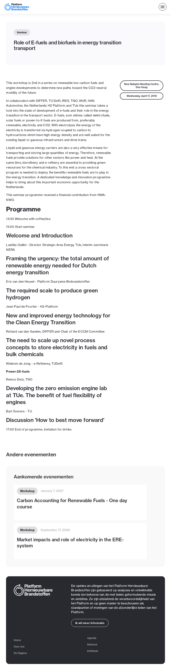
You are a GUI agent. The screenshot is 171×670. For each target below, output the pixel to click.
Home (17, 640)
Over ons (19, 646)
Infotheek (92, 651)
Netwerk (92, 644)
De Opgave (20, 653)
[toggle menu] (162, 7)
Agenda (91, 638)
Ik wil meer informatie (90, 623)
